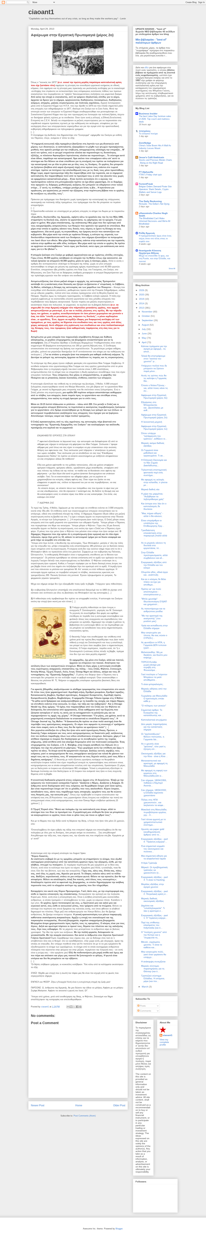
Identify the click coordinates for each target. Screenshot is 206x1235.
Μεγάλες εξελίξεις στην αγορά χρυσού (152, 885)
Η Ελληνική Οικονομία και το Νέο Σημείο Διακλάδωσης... (154, 463)
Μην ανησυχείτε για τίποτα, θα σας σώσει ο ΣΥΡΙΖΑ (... (154, 635)
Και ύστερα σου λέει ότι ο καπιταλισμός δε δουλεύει (153, 506)
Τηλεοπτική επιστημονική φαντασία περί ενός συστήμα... (154, 472)
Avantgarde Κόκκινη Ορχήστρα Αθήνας (150, 251)
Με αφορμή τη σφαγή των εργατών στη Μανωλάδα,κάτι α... (154, 773)
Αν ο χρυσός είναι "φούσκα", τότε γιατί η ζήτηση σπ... (153, 746)
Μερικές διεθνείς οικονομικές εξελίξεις (152, 899)
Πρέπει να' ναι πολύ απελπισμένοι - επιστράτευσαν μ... (152, 592)
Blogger (119, 1228)
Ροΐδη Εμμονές (147, 233)
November (147, 311)
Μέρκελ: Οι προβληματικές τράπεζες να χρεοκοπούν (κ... (154, 870)
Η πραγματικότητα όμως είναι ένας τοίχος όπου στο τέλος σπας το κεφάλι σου (155, 239)
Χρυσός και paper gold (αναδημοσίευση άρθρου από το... (152, 832)
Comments (145, 1010)
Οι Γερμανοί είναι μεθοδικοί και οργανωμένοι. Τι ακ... (153, 453)
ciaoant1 (41, 11)
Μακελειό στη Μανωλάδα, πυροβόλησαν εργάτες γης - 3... (154, 812)
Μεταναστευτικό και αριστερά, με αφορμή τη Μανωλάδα (154, 763)
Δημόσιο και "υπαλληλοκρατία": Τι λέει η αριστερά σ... (153, 908)
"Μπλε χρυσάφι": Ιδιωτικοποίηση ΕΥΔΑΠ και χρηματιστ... (154, 601)
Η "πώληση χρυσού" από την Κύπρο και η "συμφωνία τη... (154, 935)
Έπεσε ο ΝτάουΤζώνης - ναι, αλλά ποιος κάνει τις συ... (154, 388)
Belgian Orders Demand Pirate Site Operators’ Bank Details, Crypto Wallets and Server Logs (155, 189)
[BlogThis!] (71, 1006)
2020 (142, 294)
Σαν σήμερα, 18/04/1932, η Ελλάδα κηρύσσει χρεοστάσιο (154, 793)
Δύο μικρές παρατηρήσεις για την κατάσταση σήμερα (154, 727)
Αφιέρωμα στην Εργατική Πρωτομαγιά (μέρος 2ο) (154, 416)
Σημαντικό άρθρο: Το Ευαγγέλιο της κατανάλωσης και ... (152, 713)
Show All (172, 268)
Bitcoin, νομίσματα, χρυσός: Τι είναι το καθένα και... (151, 945)
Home (78, 1105)
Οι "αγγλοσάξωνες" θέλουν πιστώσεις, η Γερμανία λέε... (152, 737)
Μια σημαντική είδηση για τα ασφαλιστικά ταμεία (154, 857)
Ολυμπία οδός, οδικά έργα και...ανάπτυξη (154, 573)
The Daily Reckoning (150, 201)
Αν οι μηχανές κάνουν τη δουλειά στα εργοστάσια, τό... (153, 545)
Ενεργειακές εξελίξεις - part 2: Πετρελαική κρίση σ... (154, 892)
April (144, 342)
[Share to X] (74, 1006)
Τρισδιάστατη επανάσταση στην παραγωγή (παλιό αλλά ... (154, 534)
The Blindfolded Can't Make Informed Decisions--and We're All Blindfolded (154, 221)
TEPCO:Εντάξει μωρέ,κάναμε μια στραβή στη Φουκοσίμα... (150, 666)
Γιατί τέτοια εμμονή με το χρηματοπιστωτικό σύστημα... (153, 822)
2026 (142, 290)
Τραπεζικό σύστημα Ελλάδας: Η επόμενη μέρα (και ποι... (152, 978)
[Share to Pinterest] (80, 1006)
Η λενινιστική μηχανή (151, 422)
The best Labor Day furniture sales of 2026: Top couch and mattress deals (155, 119)
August (146, 325)
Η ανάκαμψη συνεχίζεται (153, 961)
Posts (142, 1005)
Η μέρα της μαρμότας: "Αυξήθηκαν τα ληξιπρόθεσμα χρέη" (152, 496)
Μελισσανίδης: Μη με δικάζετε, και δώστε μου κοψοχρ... (154, 655)
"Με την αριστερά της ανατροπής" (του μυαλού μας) (152, 618)
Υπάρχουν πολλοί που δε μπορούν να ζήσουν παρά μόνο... (154, 368)
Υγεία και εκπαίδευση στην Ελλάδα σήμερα (154, 626)
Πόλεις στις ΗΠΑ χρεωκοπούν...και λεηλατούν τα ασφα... (153, 802)
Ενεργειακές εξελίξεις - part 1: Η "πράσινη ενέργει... (154, 916)
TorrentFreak (146, 184)
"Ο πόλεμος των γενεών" (153, 705)
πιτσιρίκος (144, 131)
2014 (142, 303)
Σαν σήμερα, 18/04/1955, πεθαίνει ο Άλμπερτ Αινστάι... (154, 783)
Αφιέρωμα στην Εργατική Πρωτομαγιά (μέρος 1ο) (154, 427)
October (146, 316)
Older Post (119, 1105)
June (144, 333)
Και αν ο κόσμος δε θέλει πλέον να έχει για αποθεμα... (153, 582)
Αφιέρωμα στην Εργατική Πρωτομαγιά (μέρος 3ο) (154, 396)
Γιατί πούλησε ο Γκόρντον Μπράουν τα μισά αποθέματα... (154, 677)
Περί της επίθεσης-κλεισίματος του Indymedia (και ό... (151, 925)
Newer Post (37, 1105)
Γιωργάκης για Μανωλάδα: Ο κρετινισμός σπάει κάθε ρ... (154, 698)
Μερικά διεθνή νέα (150, 489)
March (145, 986)
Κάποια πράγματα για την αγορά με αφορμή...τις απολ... (154, 349)
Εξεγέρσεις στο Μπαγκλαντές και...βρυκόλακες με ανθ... (152, 406)
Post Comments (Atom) (85, 1116)
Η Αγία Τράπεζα (149, 863)
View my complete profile (164, 1042)
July (144, 329)
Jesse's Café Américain (151, 157)
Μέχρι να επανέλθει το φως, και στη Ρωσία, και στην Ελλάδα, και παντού (154, 258)
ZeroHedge (145, 143)
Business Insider (148, 113)
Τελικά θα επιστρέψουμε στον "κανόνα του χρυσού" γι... (153, 359)
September (148, 320)
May (144, 338)
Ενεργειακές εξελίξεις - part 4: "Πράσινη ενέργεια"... (154, 840)
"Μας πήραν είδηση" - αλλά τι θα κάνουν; (152, 514)
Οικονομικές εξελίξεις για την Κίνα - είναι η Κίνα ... (154, 755)
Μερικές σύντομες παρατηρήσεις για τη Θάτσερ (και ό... (152, 969)
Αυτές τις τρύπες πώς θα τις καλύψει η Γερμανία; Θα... (154, 378)
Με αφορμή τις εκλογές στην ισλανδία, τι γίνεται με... (154, 482)
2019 (142, 299)
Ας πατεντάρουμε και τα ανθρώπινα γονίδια (153, 610)
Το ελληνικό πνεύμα (148, 133)
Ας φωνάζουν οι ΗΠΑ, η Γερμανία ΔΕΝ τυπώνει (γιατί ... (153, 645)
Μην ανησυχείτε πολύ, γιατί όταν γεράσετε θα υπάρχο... (153, 954)
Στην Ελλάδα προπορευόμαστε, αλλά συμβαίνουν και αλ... (154, 555)
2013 (142, 307)
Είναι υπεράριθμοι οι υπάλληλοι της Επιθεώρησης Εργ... (152, 523)
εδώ (147, 67)
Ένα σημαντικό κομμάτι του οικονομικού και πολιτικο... (153, 849)
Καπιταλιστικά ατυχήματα (154, 719)
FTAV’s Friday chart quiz (150, 174)
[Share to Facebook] (77, 1006)
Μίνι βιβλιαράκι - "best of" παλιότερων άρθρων (151, 41)
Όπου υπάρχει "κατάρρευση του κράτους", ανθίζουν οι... (154, 436)
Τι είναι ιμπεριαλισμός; (152, 684)
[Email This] (68, 1006)
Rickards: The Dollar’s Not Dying (154, 204)
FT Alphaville (146, 172)
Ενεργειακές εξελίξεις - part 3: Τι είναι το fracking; (154, 878)
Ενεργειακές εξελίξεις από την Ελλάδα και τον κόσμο (154, 565)
